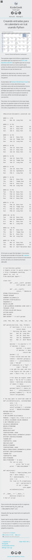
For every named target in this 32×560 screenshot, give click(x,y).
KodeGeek (16, 7)
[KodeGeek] (16, 5)
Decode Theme (11, 556)
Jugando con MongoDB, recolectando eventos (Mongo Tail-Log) (8, 544)
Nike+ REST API (24, 541)
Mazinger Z (19, 16)
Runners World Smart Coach (19, 82)
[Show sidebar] (2, 2)
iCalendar (26, 255)
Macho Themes (20, 556)
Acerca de (12, 16)
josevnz (18, 534)
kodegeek (12, 532)
